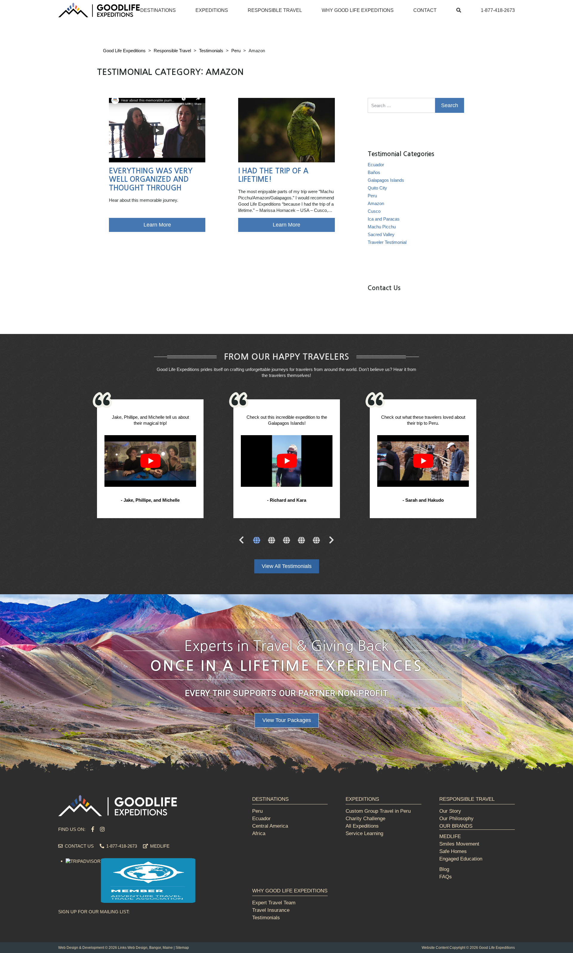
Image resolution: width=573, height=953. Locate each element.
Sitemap (182, 948)
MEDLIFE (159, 846)
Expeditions (211, 10)
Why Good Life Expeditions (358, 10)
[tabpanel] (150, 459)
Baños (374, 172)
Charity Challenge (365, 818)
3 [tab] (286, 540)
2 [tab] (271, 540)
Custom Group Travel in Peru (378, 811)
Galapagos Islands (386, 180)
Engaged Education (460, 859)
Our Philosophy (456, 818)
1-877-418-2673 (498, 10)
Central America (270, 826)
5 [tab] (316, 540)
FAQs (445, 877)
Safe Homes (453, 851)
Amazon (376, 203)
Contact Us (79, 846)
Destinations (158, 10)
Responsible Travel (275, 10)
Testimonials (266, 917)
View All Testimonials (287, 566)
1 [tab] (256, 540)
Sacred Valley (381, 234)
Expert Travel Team (273, 903)
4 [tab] (301, 540)
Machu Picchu (382, 226)
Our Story (450, 811)
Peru (372, 195)
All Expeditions (362, 826)
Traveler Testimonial (387, 242)
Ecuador (376, 164)
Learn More (157, 225)
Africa (258, 833)
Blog (444, 869)
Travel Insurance (270, 910)
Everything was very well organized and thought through (150, 179)
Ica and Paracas (384, 218)
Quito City (377, 187)
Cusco (374, 211)
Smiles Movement (459, 844)
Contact (425, 10)
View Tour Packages (286, 720)
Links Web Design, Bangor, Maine (145, 948)
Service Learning (364, 833)
